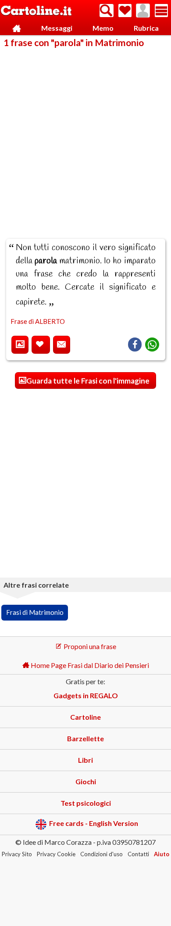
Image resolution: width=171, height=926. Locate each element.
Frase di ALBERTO (38, 321)
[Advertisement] (85, 137)
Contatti (138, 854)
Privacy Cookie (56, 854)
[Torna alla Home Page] (36, 11)
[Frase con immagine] (19, 345)
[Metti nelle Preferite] (41, 345)
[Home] (16, 28)
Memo (103, 28)
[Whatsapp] (152, 344)
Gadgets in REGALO (85, 695)
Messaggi (56, 28)
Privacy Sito (17, 854)
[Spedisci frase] (61, 345)
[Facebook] (135, 344)
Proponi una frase (89, 646)
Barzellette (85, 738)
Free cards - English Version (93, 823)
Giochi (85, 781)
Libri (85, 760)
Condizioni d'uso (101, 854)
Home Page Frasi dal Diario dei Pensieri (89, 665)
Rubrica (146, 28)
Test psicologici (86, 803)
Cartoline (85, 717)
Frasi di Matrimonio (35, 612)
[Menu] (161, 11)
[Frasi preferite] (125, 11)
